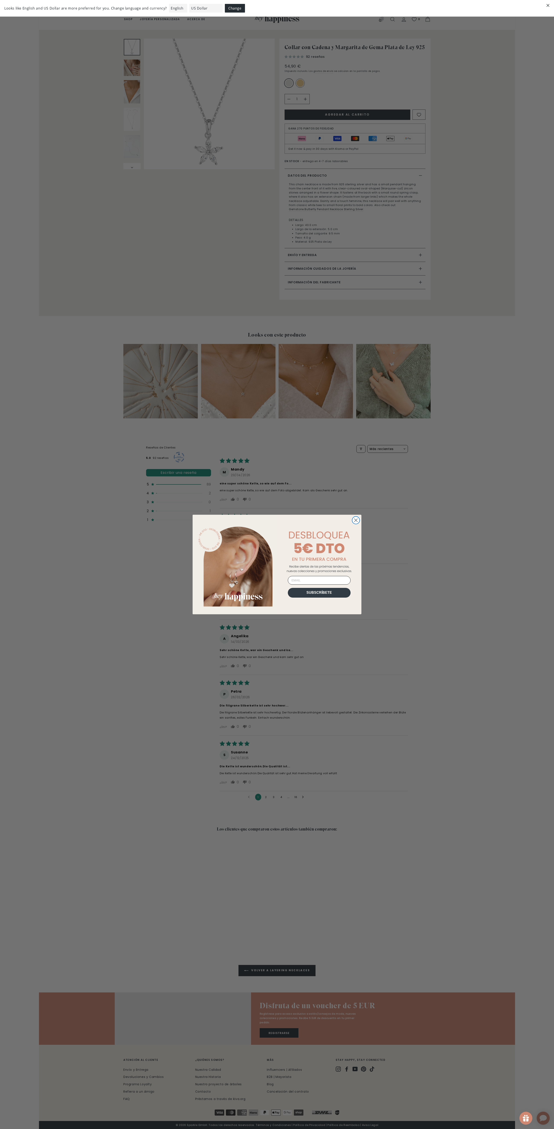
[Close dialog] (356, 520)
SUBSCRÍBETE (319, 592)
